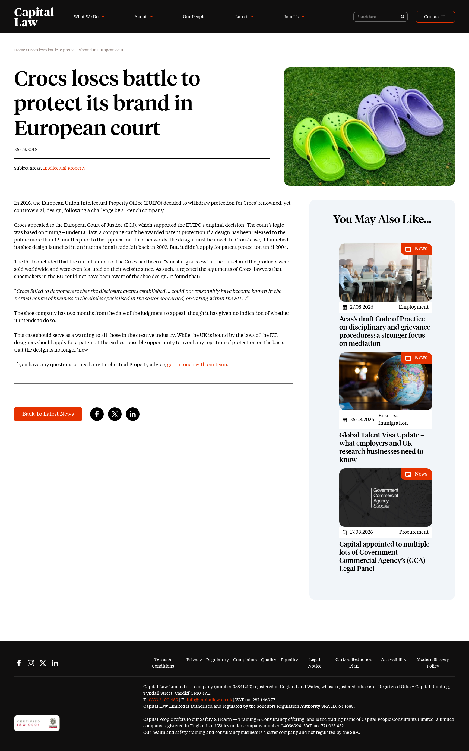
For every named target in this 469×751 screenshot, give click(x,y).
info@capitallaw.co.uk (209, 700)
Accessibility (394, 660)
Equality (289, 660)
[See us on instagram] (31, 663)
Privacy (194, 660)
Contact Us (435, 17)
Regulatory (217, 660)
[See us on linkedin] (55, 663)
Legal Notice (314, 662)
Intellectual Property (64, 168)
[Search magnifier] (402, 16)
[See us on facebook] (19, 663)
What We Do (86, 17)
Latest (241, 17)
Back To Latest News (48, 414)
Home (19, 50)
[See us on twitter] (43, 663)
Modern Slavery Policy (433, 662)
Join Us (291, 17)
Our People (194, 17)
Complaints (245, 660)
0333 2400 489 (163, 700)
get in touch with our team (197, 364)
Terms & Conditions (163, 662)
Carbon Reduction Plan (353, 662)
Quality (268, 660)
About (140, 17)
